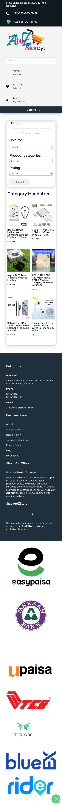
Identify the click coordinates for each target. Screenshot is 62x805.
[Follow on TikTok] (32, 513)
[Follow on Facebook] (8, 513)
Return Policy (13, 434)
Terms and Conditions (18, 440)
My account (12, 455)
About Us (11, 424)
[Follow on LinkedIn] (20, 513)
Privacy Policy (13, 445)
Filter (20, 181)
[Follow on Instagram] (14, 513)
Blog (8, 450)
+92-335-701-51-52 (25, 21)
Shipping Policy (15, 429)
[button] (55, 798)
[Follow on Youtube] (26, 513)
